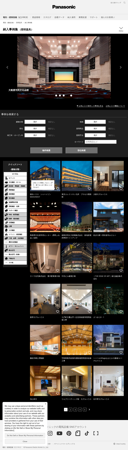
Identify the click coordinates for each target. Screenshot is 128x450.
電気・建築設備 (8, 23)
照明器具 (19, 23)
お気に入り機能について (115, 106)
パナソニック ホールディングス (64, 444)
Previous (7, 67)
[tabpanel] (64, 67)
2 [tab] (60, 96)
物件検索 (46, 150)
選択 (35, 122)
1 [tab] (56, 96)
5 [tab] (71, 96)
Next (120, 67)
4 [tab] (67, 96)
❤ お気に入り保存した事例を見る (90, 106)
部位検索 (82, 150)
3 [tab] (64, 96)
